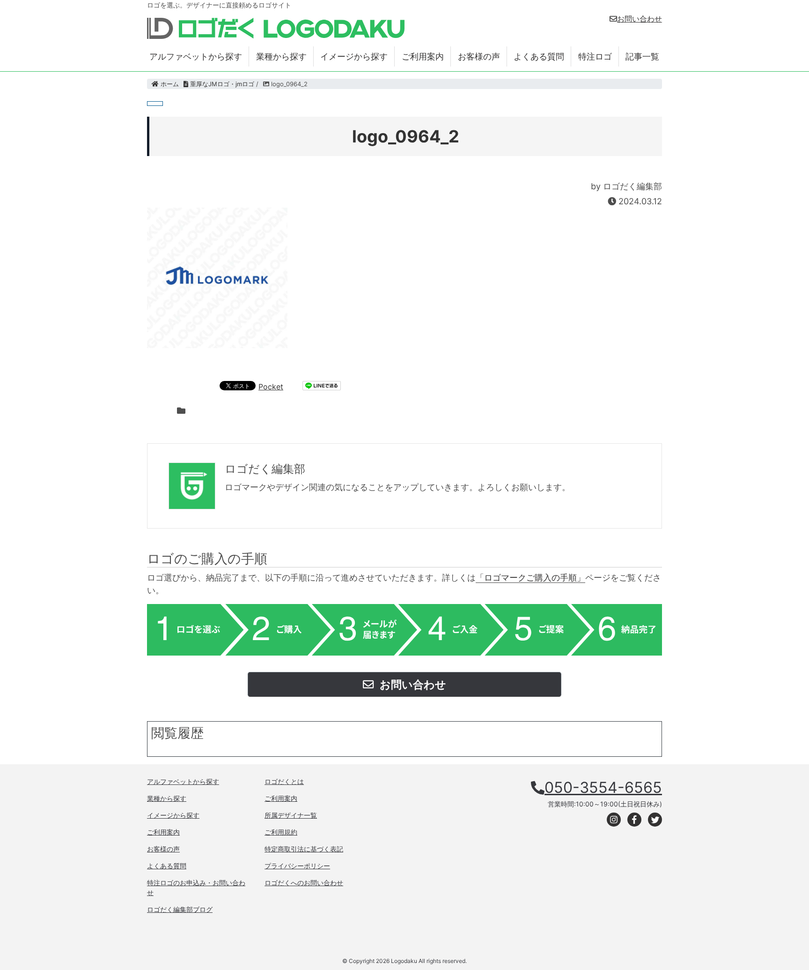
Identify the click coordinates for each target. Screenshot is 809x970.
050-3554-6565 (603, 787)
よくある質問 (539, 56)
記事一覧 (642, 56)
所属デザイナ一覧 (291, 815)
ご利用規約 (281, 832)
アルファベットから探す (195, 56)
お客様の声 (479, 56)
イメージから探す (354, 56)
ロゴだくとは (284, 781)
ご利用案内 (423, 56)
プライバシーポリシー (297, 866)
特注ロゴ (595, 56)
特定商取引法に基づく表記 (304, 849)
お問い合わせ (639, 18)
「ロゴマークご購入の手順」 (530, 577)
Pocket (270, 386)
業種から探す (281, 56)
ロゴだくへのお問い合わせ (304, 883)
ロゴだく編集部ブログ (180, 909)
